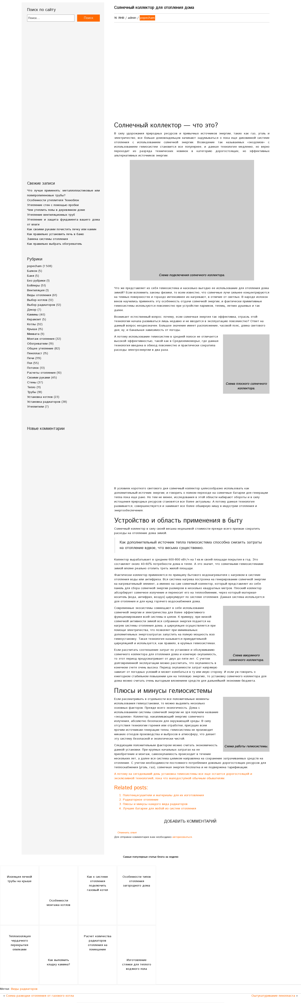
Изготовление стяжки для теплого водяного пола (136, 964)
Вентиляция (36, 290)
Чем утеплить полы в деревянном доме (56, 210)
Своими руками (38, 377)
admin (132, 18)
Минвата (33, 334)
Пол (29, 363)
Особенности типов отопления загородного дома (137, 881)
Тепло (31, 387)
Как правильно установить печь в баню (55, 234)
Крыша (32, 329)
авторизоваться (182, 837)
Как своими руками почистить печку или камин (61, 229)
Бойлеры (33, 285)
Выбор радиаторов (41, 305)
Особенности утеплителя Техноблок (53, 200)
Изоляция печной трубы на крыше (19, 879)
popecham (34, 266)
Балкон (32, 271)
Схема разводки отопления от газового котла (40, 996)
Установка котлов (40, 397)
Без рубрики (36, 280)
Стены (31, 382)
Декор (31, 310)
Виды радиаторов (24, 989)
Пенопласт (34, 353)
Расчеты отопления (41, 373)
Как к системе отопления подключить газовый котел (97, 883)
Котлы (31, 324)
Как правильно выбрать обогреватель (54, 244)
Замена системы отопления (47, 239)
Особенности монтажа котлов (58, 902)
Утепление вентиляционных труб (51, 215)
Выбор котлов (37, 300)
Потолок (33, 368)
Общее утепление (40, 348)
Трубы (31, 392)
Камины (32, 314)
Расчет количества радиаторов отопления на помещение (97, 943)
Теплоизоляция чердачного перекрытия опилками (20, 943)
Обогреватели (37, 343)
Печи (30, 358)
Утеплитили (35, 406)
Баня (30, 276)
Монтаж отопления (40, 339)
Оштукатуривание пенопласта (273, 996)
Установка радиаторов (43, 402)
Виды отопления (39, 295)
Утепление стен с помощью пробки (53, 205)
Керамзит (34, 319)
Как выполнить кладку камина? (58, 962)
